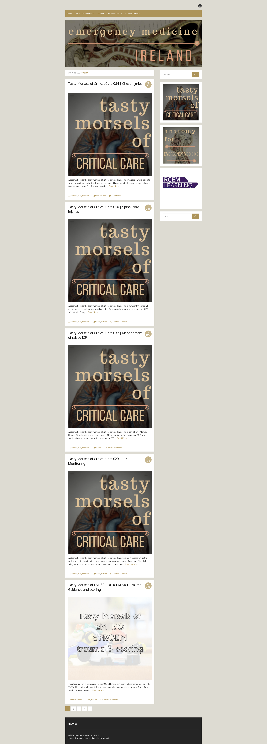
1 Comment (116, 196)
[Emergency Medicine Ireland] (133, 43)
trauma (103, 196)
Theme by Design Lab (100, 738)
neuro (97, 322)
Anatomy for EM (88, 14)
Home (69, 14)
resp (97, 196)
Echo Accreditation (114, 14)
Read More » (114, 186)
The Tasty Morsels (132, 14)
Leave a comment (119, 322)
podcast (74, 196)
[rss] (200, 6)
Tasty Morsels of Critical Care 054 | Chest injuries (105, 83)
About (77, 14)
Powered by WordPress (78, 738)
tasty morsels (83, 196)
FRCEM (101, 14)
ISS (89, 700)
